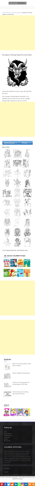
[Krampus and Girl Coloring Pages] (17, 183)
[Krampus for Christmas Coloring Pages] (7, 153)
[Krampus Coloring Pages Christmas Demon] (17, 242)
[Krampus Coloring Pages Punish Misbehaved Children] (17, 153)
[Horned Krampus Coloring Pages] (7, 203)
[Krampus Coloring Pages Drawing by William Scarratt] (27, 212)
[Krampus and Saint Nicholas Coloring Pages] (7, 193)
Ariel (5, 432)
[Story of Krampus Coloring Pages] (7, 232)
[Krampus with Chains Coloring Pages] (27, 232)
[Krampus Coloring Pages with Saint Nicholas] (17, 193)
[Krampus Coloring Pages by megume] (17, 173)
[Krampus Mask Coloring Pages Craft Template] (17, 203)
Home (4, 12)
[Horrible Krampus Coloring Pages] (17, 232)
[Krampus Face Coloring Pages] (7, 183)
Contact (6, 472)
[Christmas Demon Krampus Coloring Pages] (27, 193)
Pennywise (7, 441)
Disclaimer (7, 468)
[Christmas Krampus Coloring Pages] (27, 183)
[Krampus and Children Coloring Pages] (27, 242)
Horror (26, 250)
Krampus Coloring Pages (14, 12)
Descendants (8, 433)
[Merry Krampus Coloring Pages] (7, 173)
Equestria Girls (8, 435)
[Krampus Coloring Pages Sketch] (7, 212)
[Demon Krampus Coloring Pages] (27, 203)
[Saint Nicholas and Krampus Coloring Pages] (27, 222)
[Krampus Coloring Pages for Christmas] (17, 163)
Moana (6, 439)
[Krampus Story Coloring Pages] (17, 212)
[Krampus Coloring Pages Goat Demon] (27, 163)
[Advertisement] (17, 32)
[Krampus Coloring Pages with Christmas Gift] (27, 153)
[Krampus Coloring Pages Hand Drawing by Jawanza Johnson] (17, 222)
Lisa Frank (7, 437)
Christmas (22, 250)
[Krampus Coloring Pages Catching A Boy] (27, 173)
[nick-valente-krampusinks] (7, 222)
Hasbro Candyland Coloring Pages (21, 373)
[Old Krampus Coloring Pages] (7, 163)
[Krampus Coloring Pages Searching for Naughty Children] (7, 242)
